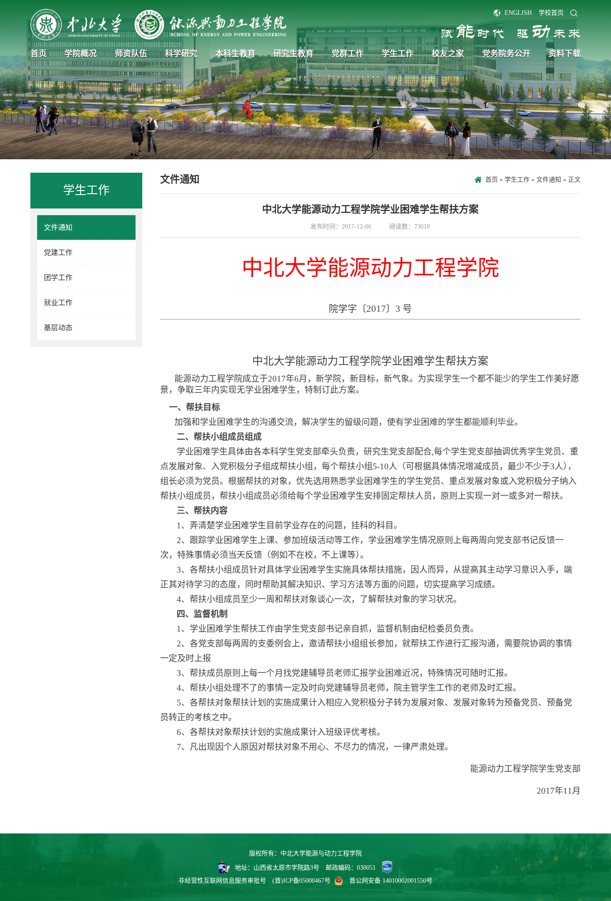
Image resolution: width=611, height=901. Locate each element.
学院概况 (80, 53)
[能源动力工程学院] (158, 24)
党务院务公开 (506, 53)
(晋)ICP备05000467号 (301, 880)
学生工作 (398, 53)
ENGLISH (518, 12)
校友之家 (448, 53)
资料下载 (564, 53)
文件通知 (548, 179)
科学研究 (181, 53)
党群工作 (347, 53)
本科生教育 (235, 53)
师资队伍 (131, 53)
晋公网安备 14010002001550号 (391, 880)
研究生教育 (293, 53)
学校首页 (551, 12)
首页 (38, 53)
